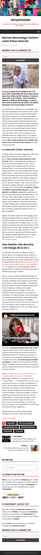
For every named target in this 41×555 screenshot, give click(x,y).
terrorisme (8, 431)
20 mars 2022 (8, 45)
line (16, 45)
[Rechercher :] (20, 467)
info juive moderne (26, 423)
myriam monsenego (28, 427)
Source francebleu (8, 418)
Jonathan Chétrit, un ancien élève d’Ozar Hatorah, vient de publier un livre (20, 264)
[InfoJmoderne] (20, 15)
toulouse (19, 431)
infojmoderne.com (10, 427)
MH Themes (33, 553)
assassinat (11, 423)
